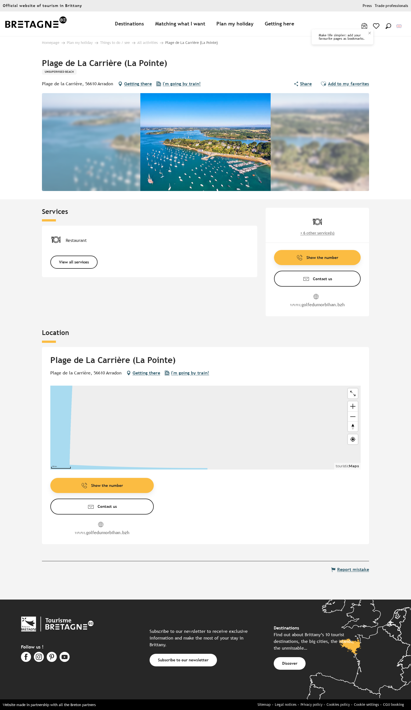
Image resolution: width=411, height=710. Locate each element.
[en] (399, 26)
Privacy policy (311, 704)
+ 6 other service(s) (317, 233)
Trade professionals (391, 6)
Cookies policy (338, 704)
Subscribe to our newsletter (183, 659)
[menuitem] (36, 24)
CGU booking (393, 704)
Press (367, 6)
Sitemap (264, 704)
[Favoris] (377, 26)
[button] (388, 26)
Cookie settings (366, 704)
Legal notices (285, 704)
